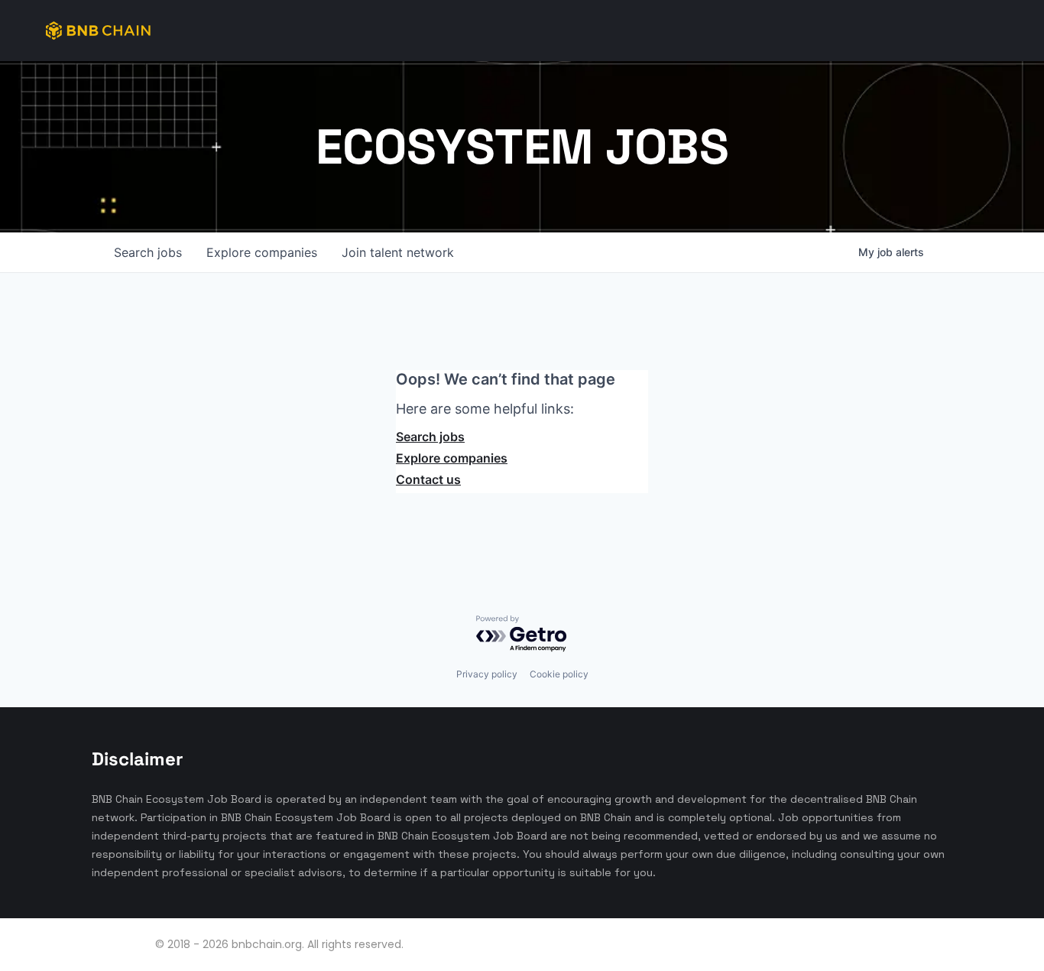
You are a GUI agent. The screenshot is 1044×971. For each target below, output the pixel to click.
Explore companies (451, 458)
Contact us (428, 479)
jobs (148, 252)
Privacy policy (486, 674)
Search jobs (430, 436)
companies (261, 252)
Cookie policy (559, 674)
